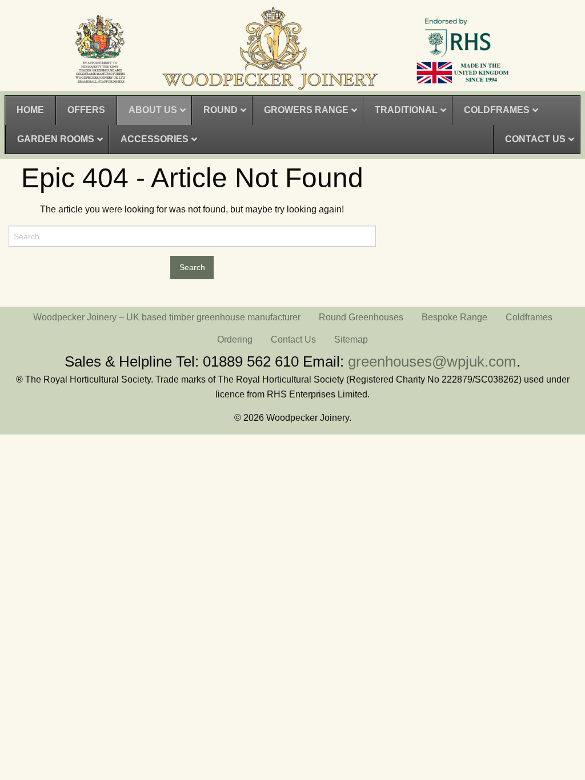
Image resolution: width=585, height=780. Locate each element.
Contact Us (293, 339)
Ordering (235, 339)
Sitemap (351, 339)
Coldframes (529, 317)
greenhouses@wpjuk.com (432, 361)
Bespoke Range (454, 317)
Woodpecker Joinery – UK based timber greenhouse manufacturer (166, 317)
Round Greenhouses (361, 317)
